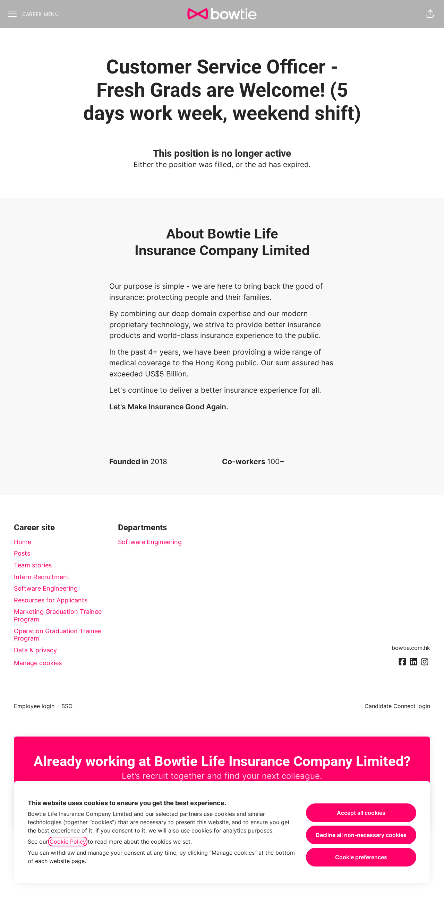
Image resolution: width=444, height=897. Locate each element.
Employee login (34, 706)
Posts (22, 553)
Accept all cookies (361, 812)
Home (22, 542)
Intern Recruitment (41, 577)
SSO (66, 706)
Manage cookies (38, 663)
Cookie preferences (361, 857)
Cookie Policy (68, 841)
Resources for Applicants (50, 600)
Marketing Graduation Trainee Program (58, 615)
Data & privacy (35, 650)
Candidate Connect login (397, 706)
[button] (430, 14)
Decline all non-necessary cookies (361, 834)
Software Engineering (46, 588)
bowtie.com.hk (411, 647)
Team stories (33, 565)
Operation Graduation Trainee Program (57, 634)
